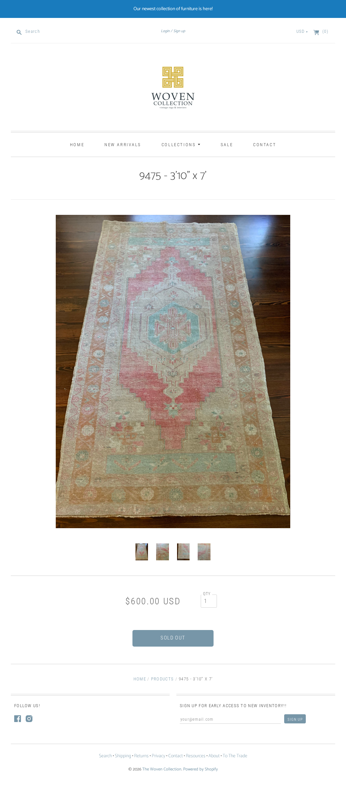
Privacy (158, 756)
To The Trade (235, 756)
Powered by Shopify (200, 769)
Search (105, 756)
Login (165, 31)
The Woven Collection (161, 769)
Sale (227, 144)
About (214, 756)
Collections (180, 144)
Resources (195, 756)
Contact (264, 144)
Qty (207, 593)
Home (77, 144)
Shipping (123, 756)
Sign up (179, 31)
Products (162, 678)
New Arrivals (122, 144)
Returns (141, 756)
